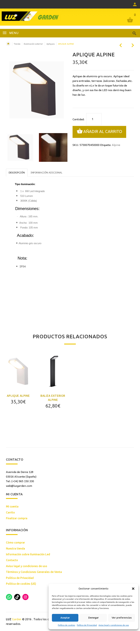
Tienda (17, 43)
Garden (13, 619)
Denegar (93, 617)
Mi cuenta (12, 506)
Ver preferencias (122, 617)
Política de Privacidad (87, 625)
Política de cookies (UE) (21, 583)
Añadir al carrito (102, 131)
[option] (20, 147)
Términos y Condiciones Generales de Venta (34, 571)
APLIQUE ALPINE (18, 395)
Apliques (50, 43)
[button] (133, 588)
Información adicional (46, 172)
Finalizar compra (16, 518)
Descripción (17, 172)
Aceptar (65, 617)
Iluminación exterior (33, 43)
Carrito (10, 512)
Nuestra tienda (15, 548)
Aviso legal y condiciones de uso (114, 625)
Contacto (12, 560)
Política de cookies (66, 625)
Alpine (116, 145)
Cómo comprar (15, 542)
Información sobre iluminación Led (28, 554)
